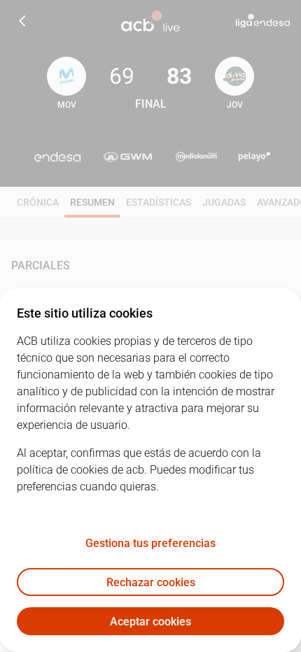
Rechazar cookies (150, 582)
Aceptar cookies (150, 621)
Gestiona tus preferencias (150, 543)
